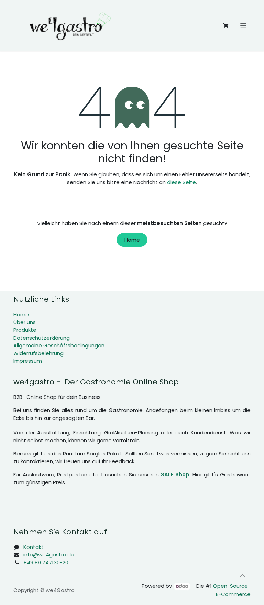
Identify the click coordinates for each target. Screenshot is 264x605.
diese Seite (181, 182)
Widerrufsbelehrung (38, 353)
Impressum (27, 360)
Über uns (24, 322)
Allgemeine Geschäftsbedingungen (58, 345)
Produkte (24, 329)
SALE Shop (175, 474)
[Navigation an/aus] (243, 25)
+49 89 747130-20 (45, 562)
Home (132, 239)
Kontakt (33, 547)
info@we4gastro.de (48, 554)
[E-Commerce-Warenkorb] (226, 25)
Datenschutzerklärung (41, 337)
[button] (242, 575)
